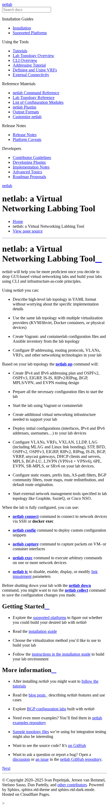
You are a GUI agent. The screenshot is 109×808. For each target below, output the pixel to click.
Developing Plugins (29, 162)
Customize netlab (27, 116)
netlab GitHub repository (80, 759)
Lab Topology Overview (33, 55)
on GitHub (77, 745)
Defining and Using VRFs (35, 70)
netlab (7, 4)
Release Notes (25, 134)
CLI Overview (25, 60)
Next (6, 768)
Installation (22, 28)
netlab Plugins (24, 107)
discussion (21, 759)
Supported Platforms (30, 33)
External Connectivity (31, 74)
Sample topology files (31, 731)
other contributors (72, 785)
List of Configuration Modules (38, 102)
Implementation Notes (31, 167)
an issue (42, 759)
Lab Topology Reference (33, 97)
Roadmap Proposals (29, 176)
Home (18, 221)
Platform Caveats (27, 139)
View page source (28, 231)
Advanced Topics (27, 172)
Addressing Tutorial (29, 65)
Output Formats (26, 112)
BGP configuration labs (46, 709)
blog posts (37, 695)
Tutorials (20, 51)
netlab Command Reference (36, 93)
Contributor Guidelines (32, 157)
